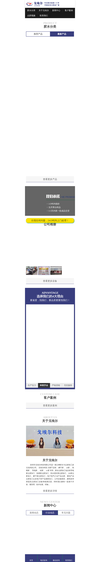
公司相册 (50, 224)
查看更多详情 (50, 491)
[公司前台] (56, 271)
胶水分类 (50, 26)
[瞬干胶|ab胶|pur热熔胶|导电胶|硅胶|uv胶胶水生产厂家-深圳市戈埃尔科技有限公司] (45, 5)
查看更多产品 (50, 179)
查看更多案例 (50, 405)
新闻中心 (50, 505)
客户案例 (50, 397)
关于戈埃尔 (50, 421)
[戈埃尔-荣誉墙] (44, 270)
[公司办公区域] (32, 270)
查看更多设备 (50, 281)
